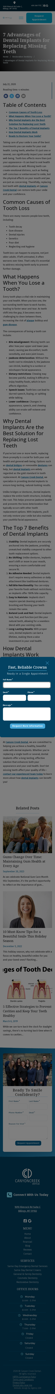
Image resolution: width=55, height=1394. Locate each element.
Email (5, 692)
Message (7, 705)
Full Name (7, 680)
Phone (30, 692)
